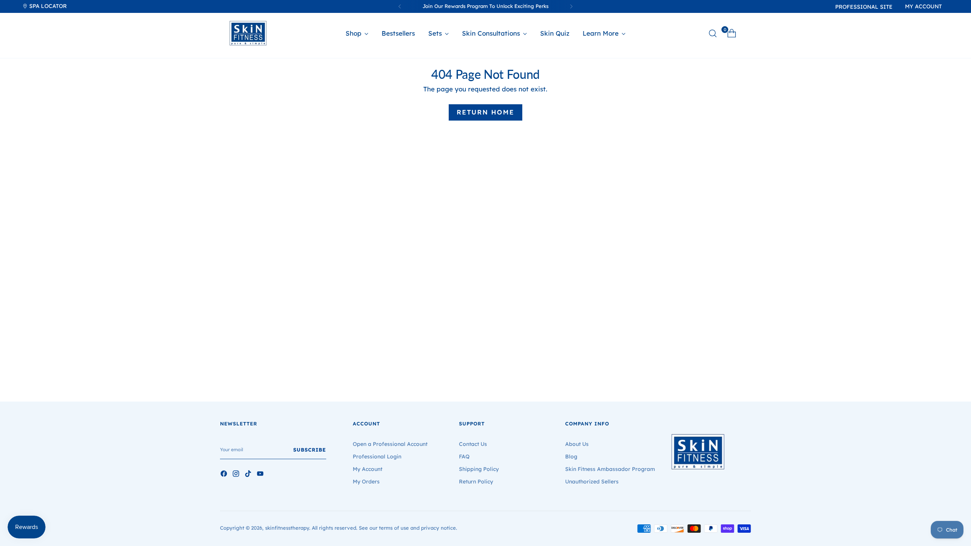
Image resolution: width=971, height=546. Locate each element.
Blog (571, 456)
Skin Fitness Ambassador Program (610, 469)
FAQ (464, 456)
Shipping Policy (479, 469)
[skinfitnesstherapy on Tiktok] (248, 475)
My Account (367, 469)
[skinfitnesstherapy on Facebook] (224, 475)
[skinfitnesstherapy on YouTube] (261, 475)
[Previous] (399, 6)
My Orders (366, 481)
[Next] (571, 6)
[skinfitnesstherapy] (248, 33)
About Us (577, 444)
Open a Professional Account (390, 444)
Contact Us (473, 444)
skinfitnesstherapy (287, 528)
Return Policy (476, 481)
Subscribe (309, 450)
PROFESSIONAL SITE (863, 6)
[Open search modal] (712, 33)
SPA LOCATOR (47, 6)
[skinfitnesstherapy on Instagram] (236, 475)
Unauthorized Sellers (592, 481)
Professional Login (377, 456)
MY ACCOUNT (923, 6)
